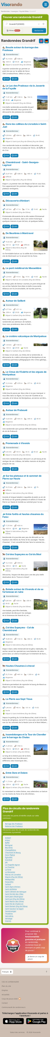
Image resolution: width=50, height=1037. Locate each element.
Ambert (8, 838)
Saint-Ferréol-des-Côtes (14, 894)
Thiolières (9, 914)
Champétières (10, 850)
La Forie (8, 870)
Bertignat (8, 845)
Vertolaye (8, 918)
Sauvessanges (10, 911)
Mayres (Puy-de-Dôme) (14, 877)
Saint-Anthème (11, 889)
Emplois (5, 990)
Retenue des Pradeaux (14, 826)
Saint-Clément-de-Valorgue (15, 892)
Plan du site (6, 986)
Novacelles (9, 882)
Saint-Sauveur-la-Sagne (14, 909)
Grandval (8, 860)
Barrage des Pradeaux (13, 824)
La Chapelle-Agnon (12, 865)
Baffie (7, 843)
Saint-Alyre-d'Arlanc (12, 887)
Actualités (5, 994)
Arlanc (7, 840)
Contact (5, 1003)
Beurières (9, 848)
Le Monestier (10, 872)
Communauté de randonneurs (13, 1007)
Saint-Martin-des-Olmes (14, 901)
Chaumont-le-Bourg (13, 852)
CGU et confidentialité (10, 982)
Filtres (14, 30)
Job (6, 862)
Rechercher (39, 30)
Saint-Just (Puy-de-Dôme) (14, 899)
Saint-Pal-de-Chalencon (14, 904)
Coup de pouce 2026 (10, 999)
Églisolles (8, 857)
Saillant (8, 884)
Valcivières (9, 916)
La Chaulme (9, 867)
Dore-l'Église (10, 855)
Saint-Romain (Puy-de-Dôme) (16, 906)
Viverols (8, 921)
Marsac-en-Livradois (13, 874)
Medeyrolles (10, 879)
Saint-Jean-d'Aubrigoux (14, 896)
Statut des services (17, 1032)
